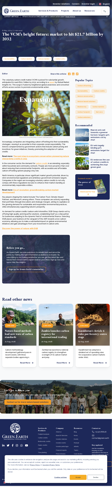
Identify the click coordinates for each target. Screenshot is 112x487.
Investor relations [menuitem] (61, 439)
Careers (75, 4)
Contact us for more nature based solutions (28, 402)
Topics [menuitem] (76, 450)
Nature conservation (85, 96)
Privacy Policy (35, 465)
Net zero (99, 112)
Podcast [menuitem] (76, 443)
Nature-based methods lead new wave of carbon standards (19, 334)
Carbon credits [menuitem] (42, 438)
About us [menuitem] (58, 432)
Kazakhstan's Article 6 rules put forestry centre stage (92, 334)
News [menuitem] (76, 435)
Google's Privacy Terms (51, 465)
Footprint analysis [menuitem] (43, 434)
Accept (78, 477)
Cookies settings (60, 477)
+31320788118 (100, 432)
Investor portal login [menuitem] (62, 446)
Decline (95, 477)
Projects (65, 11)
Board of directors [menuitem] (61, 435)
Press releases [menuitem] (60, 454)
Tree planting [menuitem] (42, 452)
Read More (25, 363)
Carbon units (60, 59)
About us (77, 11)
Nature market (43, 59)
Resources (90, 11)
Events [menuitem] (76, 439)
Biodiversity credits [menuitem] (44, 441)
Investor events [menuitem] (61, 443)
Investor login (88, 4)
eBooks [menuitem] (76, 446)
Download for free (87, 192)
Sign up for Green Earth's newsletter (26, 269)
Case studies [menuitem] (78, 454)
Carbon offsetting (84, 85)
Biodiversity (82, 107)
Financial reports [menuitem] (61, 450)
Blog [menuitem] (75, 432)
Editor (5, 74)
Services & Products (48, 11)
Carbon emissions (84, 117)
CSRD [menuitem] (40, 449)
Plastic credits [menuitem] (42, 445)
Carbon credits (99, 91)
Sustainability (9, 59)
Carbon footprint (84, 112)
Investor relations (61, 4)
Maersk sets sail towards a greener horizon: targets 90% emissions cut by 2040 (100, 135)
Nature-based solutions (86, 101)
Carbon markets (26, 59)
